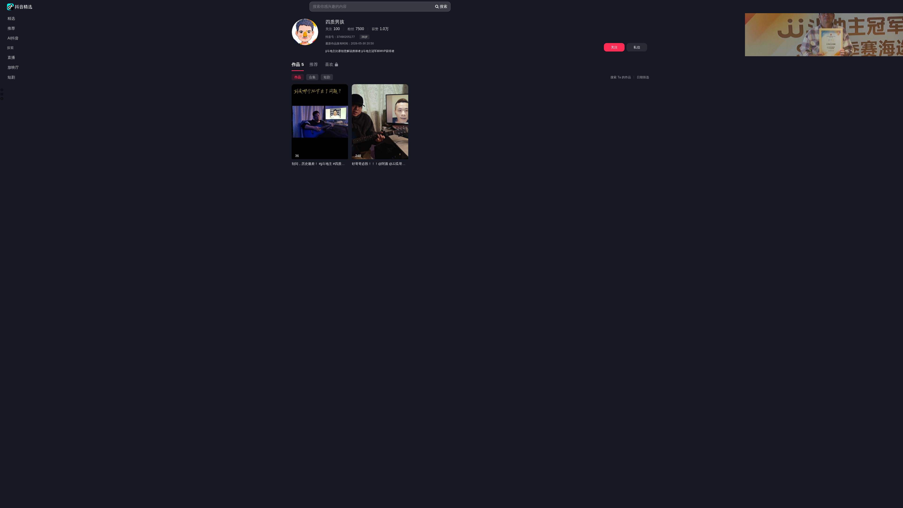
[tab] (298, 65)
